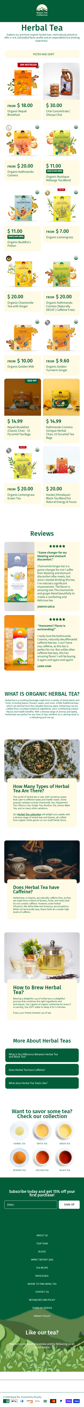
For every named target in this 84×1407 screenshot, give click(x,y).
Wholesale (42, 1275)
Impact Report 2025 (42, 1259)
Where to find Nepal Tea (42, 1283)
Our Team (42, 1243)
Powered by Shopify (31, 1396)
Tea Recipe (42, 1267)
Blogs (42, 1251)
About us (42, 1235)
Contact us (42, 1291)
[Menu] (6, 11)
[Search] (69, 11)
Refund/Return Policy (42, 1299)
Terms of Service (42, 1307)
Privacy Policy (42, 1315)
